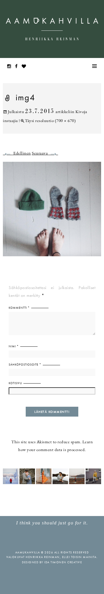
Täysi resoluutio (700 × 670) (50, 121)
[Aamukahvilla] (52, 29)
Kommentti (19, 308)
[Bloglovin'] (25, 67)
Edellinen (17, 153)
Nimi (14, 346)
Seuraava (45, 153)
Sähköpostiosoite (25, 364)
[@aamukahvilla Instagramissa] (52, 476)
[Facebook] (18, 67)
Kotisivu (15, 383)
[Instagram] (10, 67)
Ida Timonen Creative (63, 562)
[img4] (52, 212)
